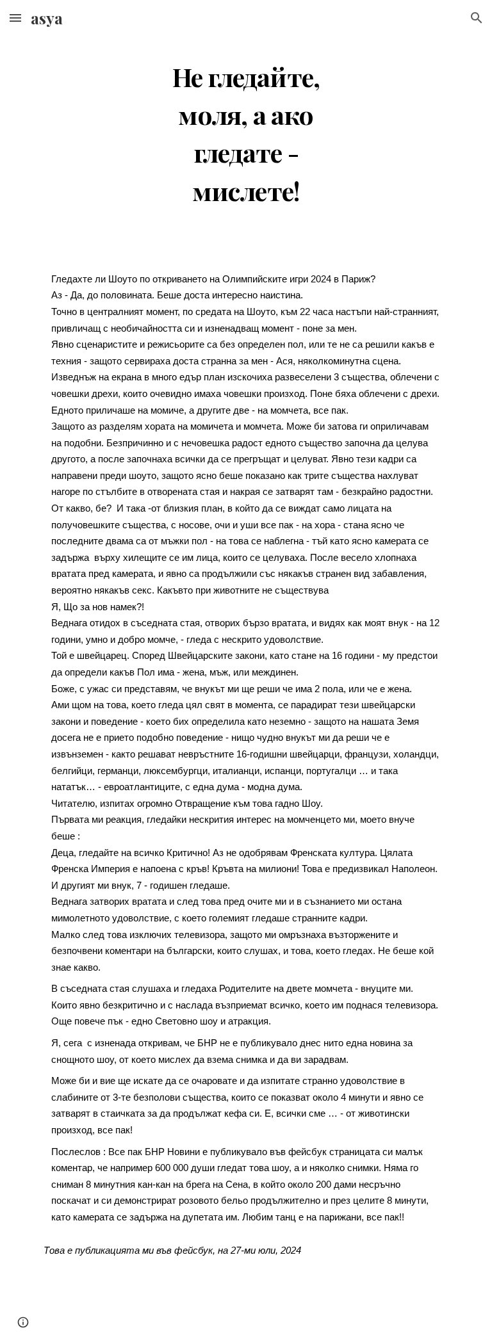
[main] (246, 130)
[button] (15, 17)
